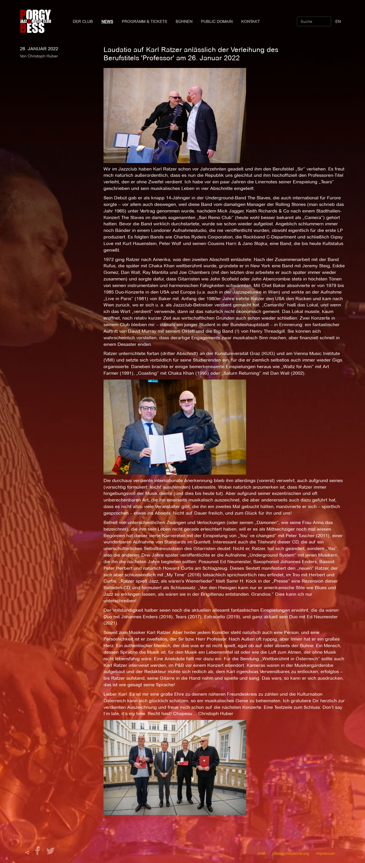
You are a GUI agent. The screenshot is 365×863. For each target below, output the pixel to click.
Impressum (325, 853)
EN (338, 21)
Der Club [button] (83, 21)
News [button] (107, 21)
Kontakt (250, 21)
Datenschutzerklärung (290, 853)
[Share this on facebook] (38, 852)
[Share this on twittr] (50, 852)
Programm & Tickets (144, 21)
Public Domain (217, 21)
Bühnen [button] (184, 21)
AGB (261, 853)
